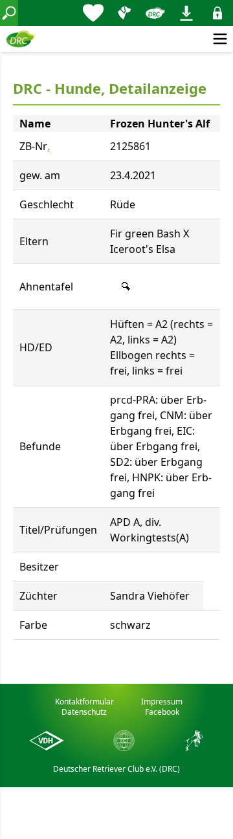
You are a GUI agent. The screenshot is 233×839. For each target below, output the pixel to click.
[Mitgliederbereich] (217, 13)
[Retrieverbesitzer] (124, 13)
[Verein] (155, 13)
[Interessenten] (93, 13)
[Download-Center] (186, 13)
